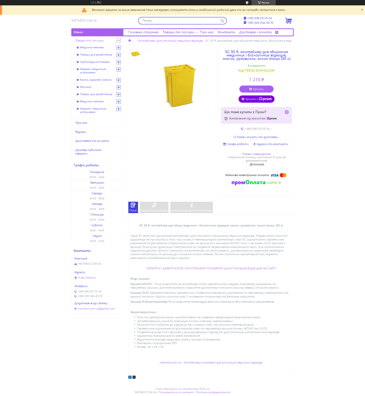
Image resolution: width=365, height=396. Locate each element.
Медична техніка (92, 47)
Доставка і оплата (255, 32)
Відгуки (80, 132)
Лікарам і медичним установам (93, 110)
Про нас (207, 32)
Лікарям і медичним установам (93, 71)
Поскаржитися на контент (176, 392)
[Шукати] (222, 21)
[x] (134, 377)
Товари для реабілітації (96, 54)
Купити (258, 89)
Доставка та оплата (92, 141)
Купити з (251, 99)
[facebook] (130, 377)
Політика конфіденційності (213, 392)
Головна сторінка (143, 32)
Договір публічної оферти (88, 151)
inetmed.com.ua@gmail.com (96, 308)
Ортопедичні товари (95, 62)
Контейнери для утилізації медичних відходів (170, 40)
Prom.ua (205, 389)
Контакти (226, 32)
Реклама (85, 87)
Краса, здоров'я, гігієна (95, 80)
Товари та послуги (178, 32)
